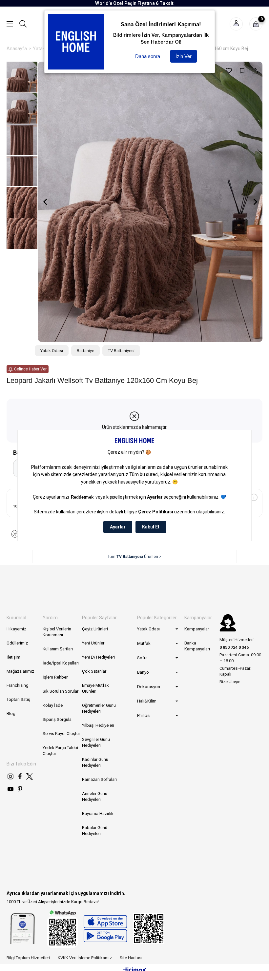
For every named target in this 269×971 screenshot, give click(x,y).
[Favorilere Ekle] (229, 70)
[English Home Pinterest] (20, 789)
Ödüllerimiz (17, 643)
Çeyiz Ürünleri (95, 628)
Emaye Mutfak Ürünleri (95, 688)
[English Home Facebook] (20, 776)
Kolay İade (53, 705)
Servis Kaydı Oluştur (61, 733)
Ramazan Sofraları (99, 779)
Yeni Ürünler (93, 643)
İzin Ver (184, 56)
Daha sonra (147, 56)
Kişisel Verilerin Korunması (57, 631)
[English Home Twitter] (29, 776)
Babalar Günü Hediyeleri (94, 830)
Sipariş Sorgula (57, 719)
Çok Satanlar (94, 671)
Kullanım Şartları (58, 648)
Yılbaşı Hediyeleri (98, 725)
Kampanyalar (196, 628)
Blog (11, 713)
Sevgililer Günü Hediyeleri (96, 742)
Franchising (18, 685)
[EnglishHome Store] (105, 928)
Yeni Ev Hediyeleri (98, 657)
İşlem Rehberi (56, 677)
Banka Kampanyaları (197, 646)
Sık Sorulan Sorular (60, 691)
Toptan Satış (18, 699)
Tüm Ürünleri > (134, 556)
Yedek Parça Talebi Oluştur (60, 750)
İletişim (13, 657)
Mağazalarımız (20, 671)
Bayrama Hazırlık (98, 813)
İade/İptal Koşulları (61, 663)
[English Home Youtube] (10, 789)
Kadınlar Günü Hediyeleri (95, 762)
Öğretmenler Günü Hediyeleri (99, 708)
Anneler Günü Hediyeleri (94, 796)
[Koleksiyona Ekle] (242, 70)
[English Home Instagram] (10, 776)
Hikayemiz (16, 628)
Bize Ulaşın (229, 681)
